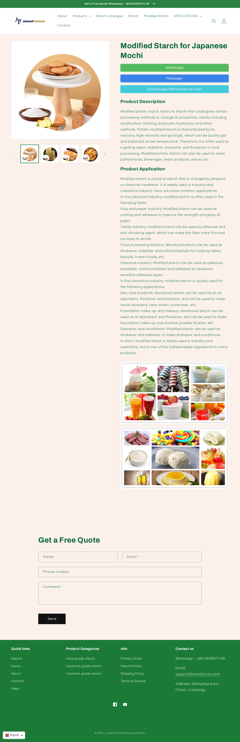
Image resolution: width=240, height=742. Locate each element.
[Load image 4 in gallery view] (90, 154)
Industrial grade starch (83, 666)
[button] (81, 16)
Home (15, 666)
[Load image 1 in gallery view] (30, 154)
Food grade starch (80, 658)
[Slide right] (105, 154)
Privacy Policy (131, 658)
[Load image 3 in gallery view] (70, 154)
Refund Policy (131, 666)
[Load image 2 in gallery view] (50, 154)
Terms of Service (133, 681)
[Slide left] (15, 154)
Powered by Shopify (133, 733)
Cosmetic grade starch (83, 673)
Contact (17, 681)
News (15, 688)
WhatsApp (175, 68)
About (16, 673)
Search (16, 658)
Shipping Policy (132, 673)
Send (52, 619)
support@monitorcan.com (198, 674)
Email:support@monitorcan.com (174, 89)
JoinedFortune (113, 733)
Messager (174, 78)
